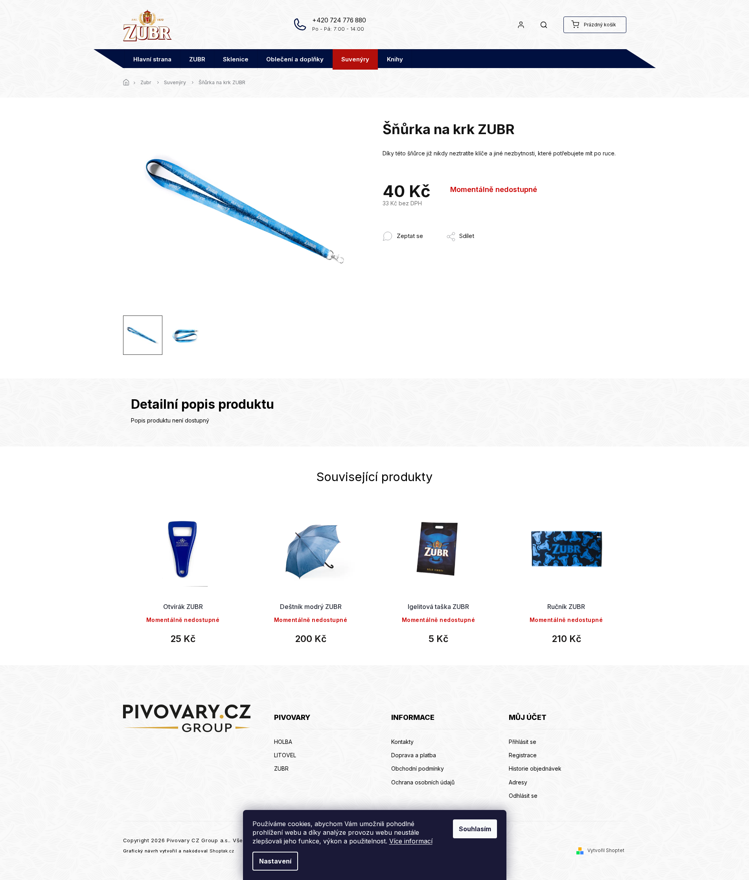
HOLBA (283, 741)
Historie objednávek (535, 768)
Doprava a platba (413, 755)
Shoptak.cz (222, 851)
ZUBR (281, 768)
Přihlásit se (522, 741)
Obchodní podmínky (417, 768)
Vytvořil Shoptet (605, 850)
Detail (183, 565)
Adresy (518, 782)
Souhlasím (475, 829)
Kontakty (402, 741)
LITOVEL (285, 755)
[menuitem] (152, 59)
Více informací (410, 841)
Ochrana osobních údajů (423, 782)
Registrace (523, 755)
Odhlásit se (523, 795)
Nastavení (275, 861)
